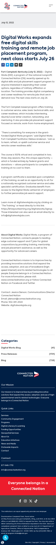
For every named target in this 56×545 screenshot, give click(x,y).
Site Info (28, 542)
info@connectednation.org (13, 470)
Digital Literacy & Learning (13, 426)
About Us (5, 437)
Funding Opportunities (11, 430)
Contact (5, 451)
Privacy (42, 542)
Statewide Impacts (9, 447)
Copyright (35, 542)
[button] (5, 538)
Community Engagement (12, 419)
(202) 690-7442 (44, 531)
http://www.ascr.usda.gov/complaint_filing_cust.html (23, 519)
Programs (5, 422)
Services (5, 415)
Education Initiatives (10, 440)
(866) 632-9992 (17, 521)
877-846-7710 (7, 465)
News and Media (8, 444)
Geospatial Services (10, 433)
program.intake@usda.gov (17, 533)
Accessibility (51, 542)
